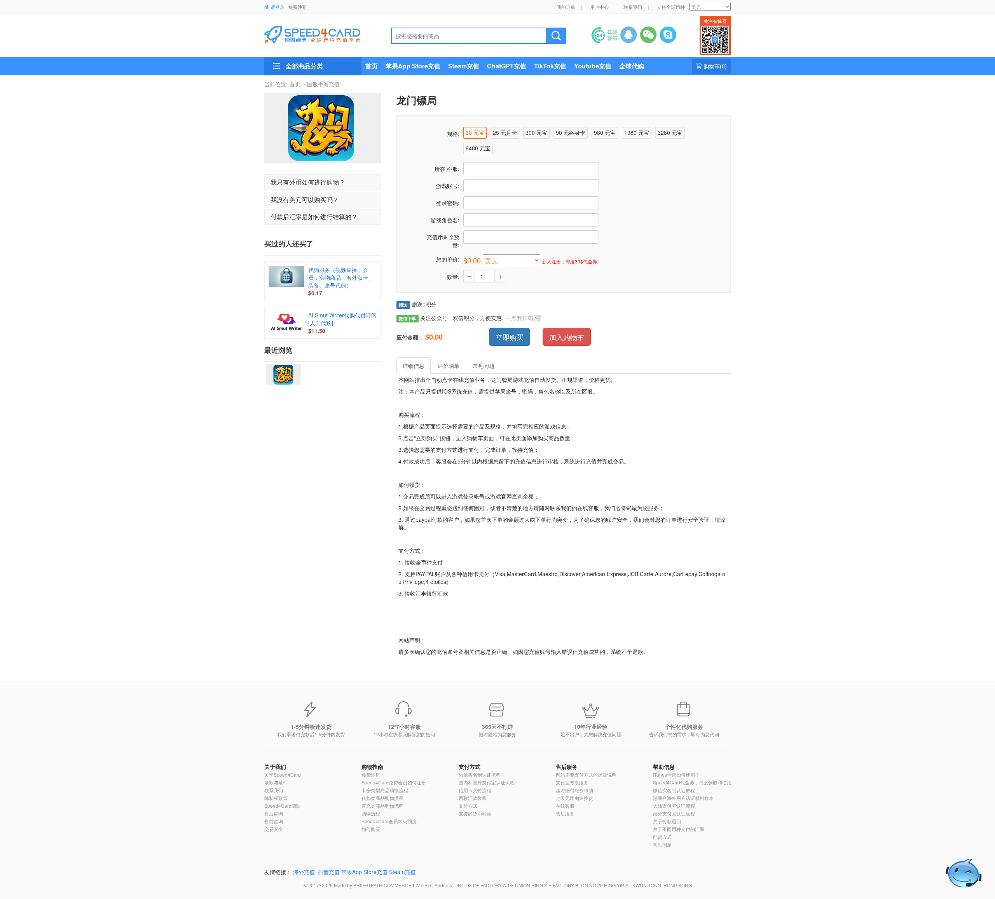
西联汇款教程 (473, 797)
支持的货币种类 (475, 813)
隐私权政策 (276, 797)
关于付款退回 (667, 821)
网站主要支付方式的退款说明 (586, 774)
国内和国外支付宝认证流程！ (489, 782)
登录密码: (447, 203)
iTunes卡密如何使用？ (676, 774)
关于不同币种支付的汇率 (678, 829)
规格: (453, 134)
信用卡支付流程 (475, 790)
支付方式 (469, 766)
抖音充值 (329, 872)
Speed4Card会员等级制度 (389, 821)
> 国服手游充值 (321, 84)
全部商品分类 (304, 65)
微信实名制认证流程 (480, 774)
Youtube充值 (592, 65)
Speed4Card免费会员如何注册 (393, 782)
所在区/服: (447, 168)
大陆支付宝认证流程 (674, 805)
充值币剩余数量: (443, 241)
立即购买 (510, 337)
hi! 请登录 (274, 6)
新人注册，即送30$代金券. (570, 261)
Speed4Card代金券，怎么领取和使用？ (694, 782)
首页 (371, 65)
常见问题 (662, 844)
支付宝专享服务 (572, 782)
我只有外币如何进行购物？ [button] (308, 182)
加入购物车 (566, 337)
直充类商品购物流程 (382, 805)
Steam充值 (463, 65)
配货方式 (662, 836)
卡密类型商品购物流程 (384, 790)
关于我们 (275, 766)
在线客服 (565, 805)
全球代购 (631, 65)
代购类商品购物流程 (382, 797)
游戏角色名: (445, 220)
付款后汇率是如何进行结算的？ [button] (314, 216)
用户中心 (599, 6)
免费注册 (297, 6)
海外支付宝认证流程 (674, 813)
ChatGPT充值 (506, 65)
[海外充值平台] (319, 33)
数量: (453, 277)
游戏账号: (447, 186)
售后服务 (567, 766)
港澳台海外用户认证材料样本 (683, 797)
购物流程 (370, 813)
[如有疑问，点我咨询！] (963, 873)
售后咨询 (273, 813)
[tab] (323, 182)
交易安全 (273, 829)
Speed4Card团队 (282, 805)
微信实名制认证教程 (674, 790)
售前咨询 (273, 821)
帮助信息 (664, 766)
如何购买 (370, 829)
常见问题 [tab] (483, 365)
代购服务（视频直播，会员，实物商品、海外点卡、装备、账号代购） (341, 277)
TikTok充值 (550, 65)
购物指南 (372, 766)
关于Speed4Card (282, 774)
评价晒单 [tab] (448, 365)
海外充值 (304, 872)
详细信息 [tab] (413, 365)
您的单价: (447, 259)
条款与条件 (276, 782)
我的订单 (566, 6)
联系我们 (632, 6)
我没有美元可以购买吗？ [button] (305, 199)
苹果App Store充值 (413, 65)
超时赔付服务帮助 (574, 790)
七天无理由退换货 (574, 797)
